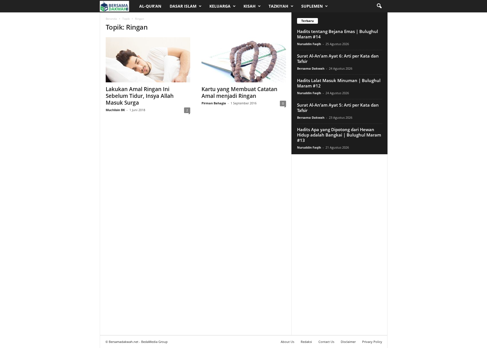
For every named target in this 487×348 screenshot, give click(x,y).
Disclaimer (348, 342)
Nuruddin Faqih (309, 44)
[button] (379, 6)
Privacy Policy (372, 342)
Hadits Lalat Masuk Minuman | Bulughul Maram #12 (338, 83)
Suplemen (312, 6)
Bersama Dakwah (310, 68)
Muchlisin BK (115, 110)
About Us (287, 342)
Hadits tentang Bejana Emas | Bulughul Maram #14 (337, 33)
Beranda (111, 19)
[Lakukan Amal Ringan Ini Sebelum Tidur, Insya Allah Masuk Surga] (148, 59)
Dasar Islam (183, 6)
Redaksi (306, 342)
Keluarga (220, 6)
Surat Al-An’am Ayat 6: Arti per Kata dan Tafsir (338, 58)
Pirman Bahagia (214, 103)
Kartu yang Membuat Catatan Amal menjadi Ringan (239, 92)
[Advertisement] (339, 244)
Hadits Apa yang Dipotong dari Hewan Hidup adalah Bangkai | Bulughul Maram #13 (339, 135)
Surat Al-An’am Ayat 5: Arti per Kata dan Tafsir (338, 107)
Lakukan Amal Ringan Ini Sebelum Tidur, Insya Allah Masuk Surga (140, 95)
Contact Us (326, 342)
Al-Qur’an (150, 6)
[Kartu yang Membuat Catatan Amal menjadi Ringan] (244, 59)
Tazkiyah (278, 6)
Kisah (250, 6)
